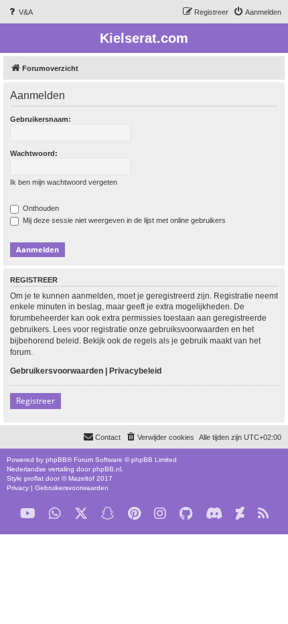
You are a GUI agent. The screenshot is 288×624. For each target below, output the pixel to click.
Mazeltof (81, 478)
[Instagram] (160, 514)
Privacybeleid (135, 371)
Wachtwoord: (34, 153)
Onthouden (40, 208)
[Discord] (214, 514)
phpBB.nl (106, 469)
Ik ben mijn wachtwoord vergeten (63, 182)
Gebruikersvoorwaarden (56, 371)
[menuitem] (20, 12)
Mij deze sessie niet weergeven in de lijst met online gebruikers (123, 220)
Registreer (35, 400)
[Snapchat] (108, 514)
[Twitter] (81, 514)
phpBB (56, 459)
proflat (34, 478)
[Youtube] (28, 514)
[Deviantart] (240, 514)
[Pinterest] (134, 514)
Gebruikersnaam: (40, 119)
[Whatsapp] (55, 514)
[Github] (186, 514)
